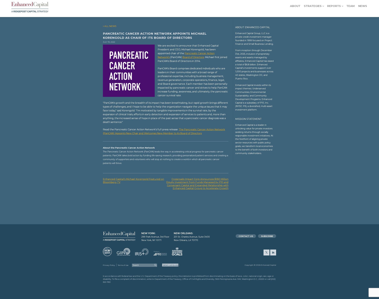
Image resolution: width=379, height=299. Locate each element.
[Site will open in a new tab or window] (107, 254)
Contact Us (246, 236)
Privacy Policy (109, 265)
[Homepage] (29, 7)
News (362, 6)
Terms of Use (123, 265)
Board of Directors (193, 57)
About (295, 6)
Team (350, 6)
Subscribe (267, 236)
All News (110, 26)
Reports (334, 6)
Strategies (313, 6)
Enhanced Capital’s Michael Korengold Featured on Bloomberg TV (133, 181)
